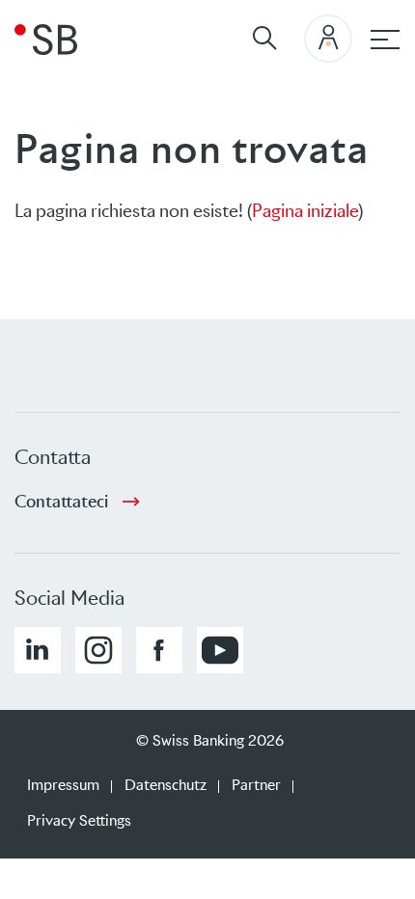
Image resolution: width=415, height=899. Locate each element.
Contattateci (61, 501)
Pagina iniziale (305, 211)
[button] (37, 650)
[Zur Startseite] (45, 38)
